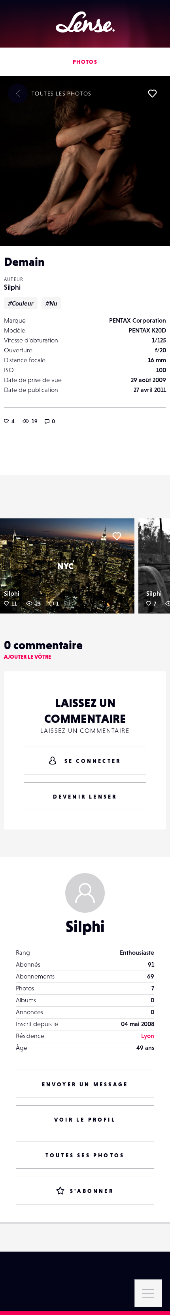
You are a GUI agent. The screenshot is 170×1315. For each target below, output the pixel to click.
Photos (85, 62)
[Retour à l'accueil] (85, 21)
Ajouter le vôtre (27, 657)
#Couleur (21, 303)
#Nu (51, 303)
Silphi (12, 287)
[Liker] (152, 93)
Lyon (147, 1035)
